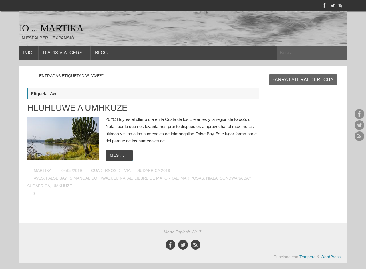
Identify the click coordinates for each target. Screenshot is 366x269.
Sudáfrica (38, 186)
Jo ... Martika (51, 28)
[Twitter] (333, 5)
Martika (42, 170)
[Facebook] (325, 5)
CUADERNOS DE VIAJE (113, 170)
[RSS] (341, 5)
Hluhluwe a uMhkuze (77, 108)
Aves (39, 178)
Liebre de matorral (156, 178)
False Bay (56, 178)
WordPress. (331, 257)
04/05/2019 (71, 170)
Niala (212, 178)
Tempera (307, 257)
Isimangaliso (83, 178)
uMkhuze (62, 186)
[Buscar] (342, 53)
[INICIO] (30, 76)
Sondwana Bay (235, 178)
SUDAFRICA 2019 (153, 170)
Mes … (117, 155)
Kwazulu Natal (116, 178)
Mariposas (192, 178)
